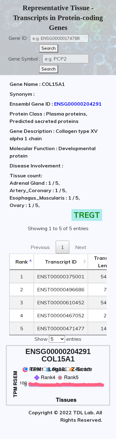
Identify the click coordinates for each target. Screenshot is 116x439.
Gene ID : (19, 38)
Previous (40, 247)
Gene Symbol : (24, 59)
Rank (21, 262)
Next (80, 247)
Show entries (58, 339)
